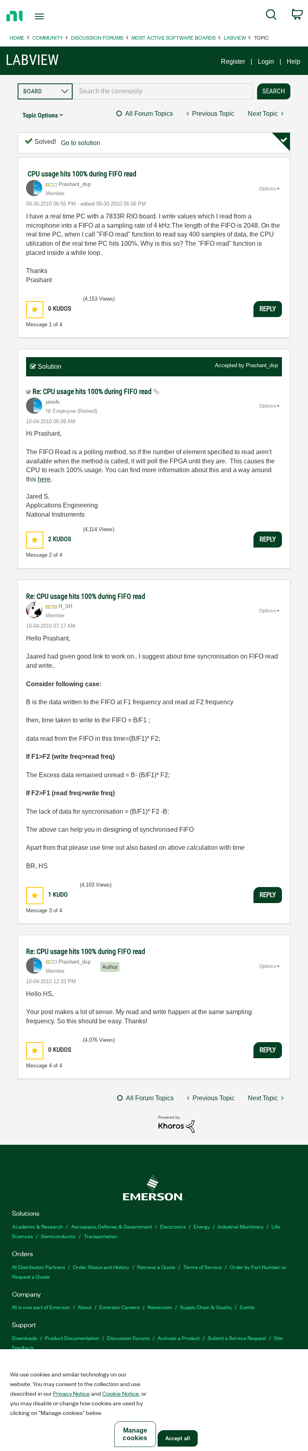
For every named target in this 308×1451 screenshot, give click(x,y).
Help (293, 61)
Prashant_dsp (262, 365)
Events (247, 1307)
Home (17, 37)
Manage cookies (135, 1434)
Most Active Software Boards (174, 37)
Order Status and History (101, 1267)
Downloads (24, 1338)
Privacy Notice (71, 1393)
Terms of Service (202, 1267)
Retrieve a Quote (156, 1267)
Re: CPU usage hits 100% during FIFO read (92, 391)
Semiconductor (58, 1236)
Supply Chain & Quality (206, 1307)
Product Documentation (72, 1338)
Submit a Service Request (237, 1338)
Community (47, 37)
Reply (267, 309)
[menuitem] (271, 16)
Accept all (177, 1438)
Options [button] (267, 189)
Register (233, 61)
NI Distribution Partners (38, 1267)
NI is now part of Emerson (41, 1307)
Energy (202, 1226)
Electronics (173, 1226)
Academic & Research (37, 1226)
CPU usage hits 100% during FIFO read (82, 174)
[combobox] (163, 91)
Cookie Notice (120, 1393)
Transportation (100, 1236)
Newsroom (160, 1307)
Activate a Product (179, 1338)
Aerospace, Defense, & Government (111, 1226)
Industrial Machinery (240, 1226)
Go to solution (80, 142)
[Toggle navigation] (48, 16)
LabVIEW (235, 37)
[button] (34, 309)
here (44, 479)
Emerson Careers (119, 1307)
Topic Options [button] (40, 115)
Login (266, 61)
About (84, 1307)
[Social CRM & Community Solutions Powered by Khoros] (176, 1123)
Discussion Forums (97, 37)
